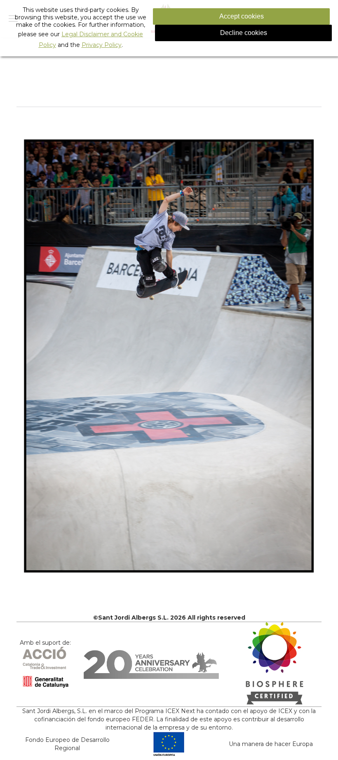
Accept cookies (241, 16)
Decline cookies (243, 32)
